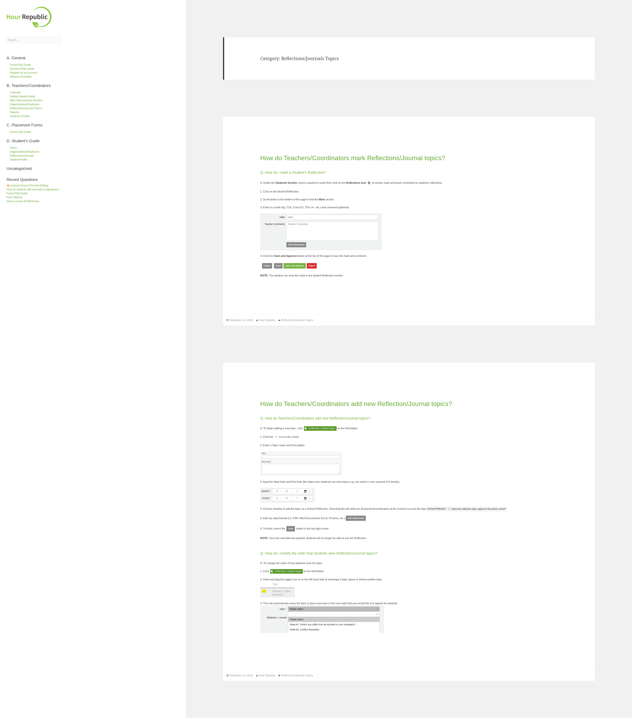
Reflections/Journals (22, 155)
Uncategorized (19, 168)
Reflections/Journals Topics (26, 108)
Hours (13, 147)
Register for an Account (23, 72)
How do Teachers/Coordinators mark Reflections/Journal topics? (352, 158)
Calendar (15, 92)
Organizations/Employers (24, 104)
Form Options (14, 197)
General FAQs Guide (22, 68)
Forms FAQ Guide (20, 64)
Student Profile (18, 159)
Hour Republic (267, 320)
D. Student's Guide (23, 141)
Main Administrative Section (26, 100)
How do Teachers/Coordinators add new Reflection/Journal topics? (356, 403)
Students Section (20, 116)
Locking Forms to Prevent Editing (29, 185)
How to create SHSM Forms (23, 201)
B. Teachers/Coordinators (29, 85)
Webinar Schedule (21, 76)
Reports (14, 112)
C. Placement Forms (24, 125)
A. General (16, 58)
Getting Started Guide (22, 96)
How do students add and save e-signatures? (33, 189)
